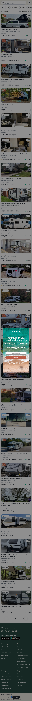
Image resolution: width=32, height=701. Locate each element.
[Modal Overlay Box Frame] (16, 350)
